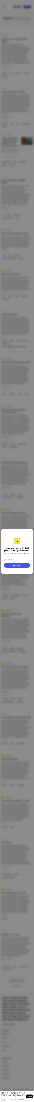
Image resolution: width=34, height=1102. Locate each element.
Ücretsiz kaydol (17, 565)
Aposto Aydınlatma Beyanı (9, 1099)
